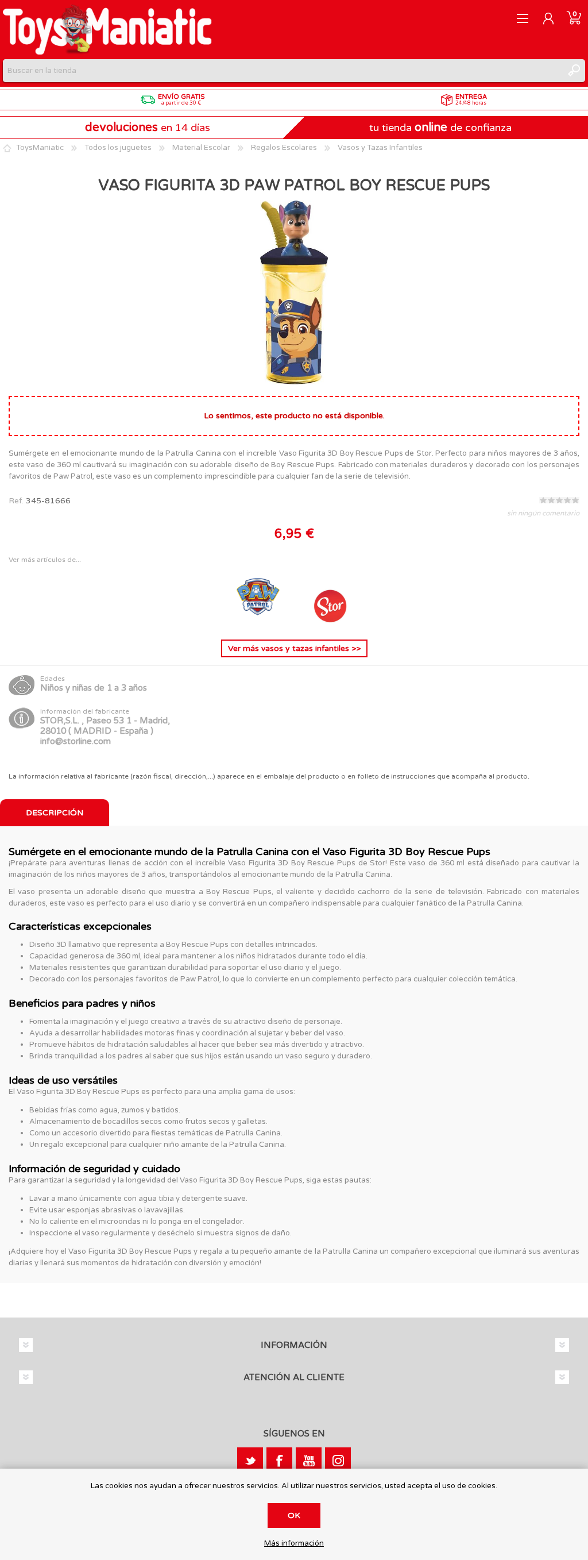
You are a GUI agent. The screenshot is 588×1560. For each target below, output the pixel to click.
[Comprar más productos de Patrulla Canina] (259, 621)
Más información (294, 1543)
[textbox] (282, 70)
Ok (294, 1515)
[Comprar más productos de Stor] (329, 621)
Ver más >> (294, 648)
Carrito (574, 18)
